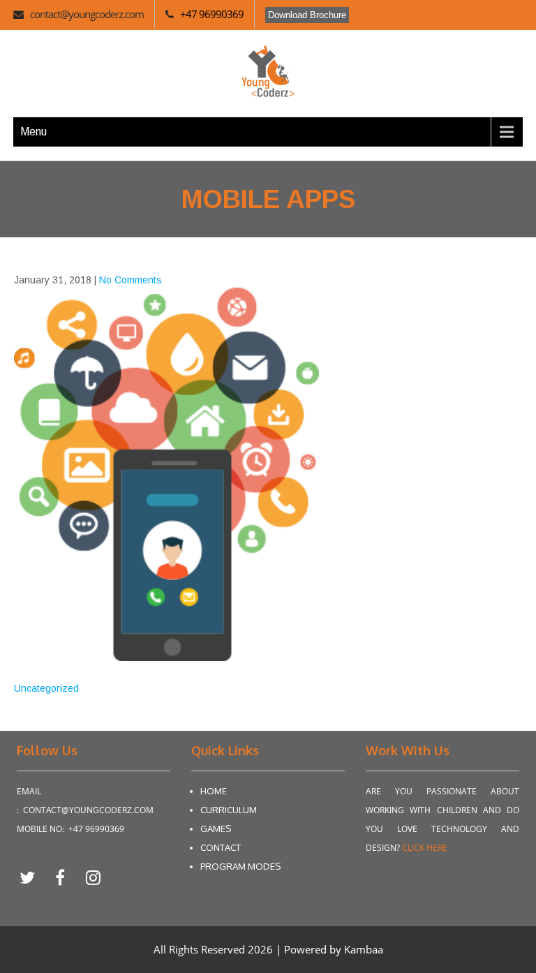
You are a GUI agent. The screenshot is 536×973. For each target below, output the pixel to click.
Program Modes (240, 866)
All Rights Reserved (201, 949)
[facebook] (65, 877)
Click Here (424, 848)
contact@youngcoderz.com (87, 14)
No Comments (130, 279)
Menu (33, 132)
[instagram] (92, 877)
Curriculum (228, 809)
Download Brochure (307, 15)
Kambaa (363, 949)
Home (213, 790)
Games (215, 828)
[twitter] (32, 877)
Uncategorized (46, 688)
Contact (220, 847)
